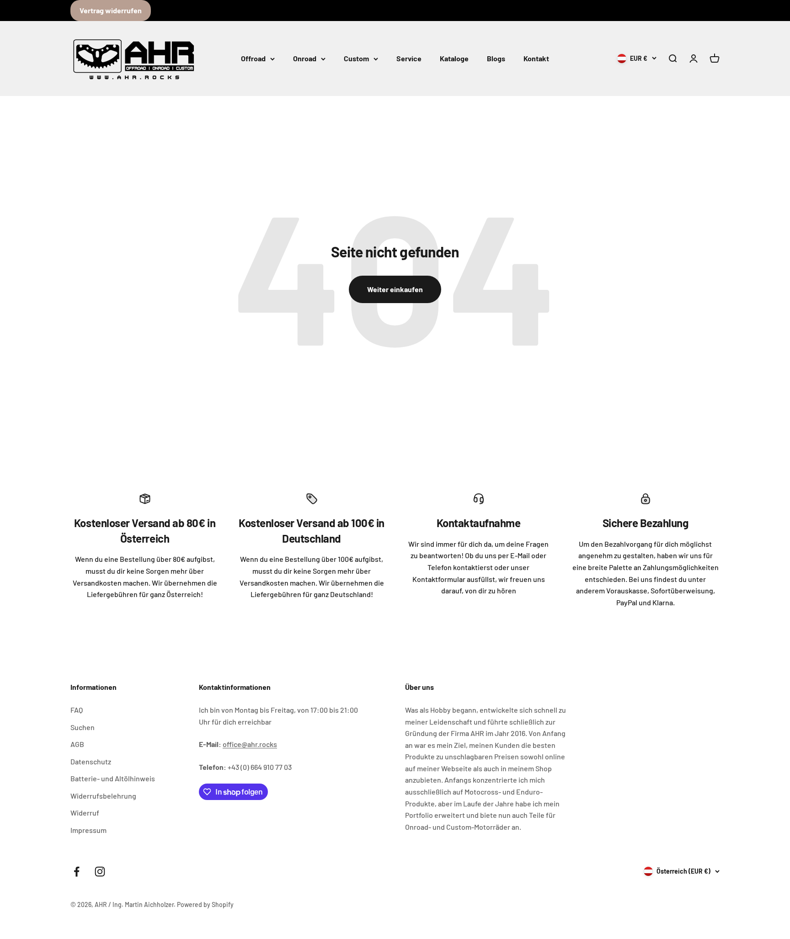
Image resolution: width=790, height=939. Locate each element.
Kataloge (454, 58)
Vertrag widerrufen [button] (111, 10)
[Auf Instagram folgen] (100, 871)
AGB (77, 744)
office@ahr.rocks (250, 744)
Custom (356, 58)
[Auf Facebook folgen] (76, 871)
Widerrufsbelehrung (103, 795)
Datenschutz (90, 761)
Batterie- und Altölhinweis (112, 778)
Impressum (88, 830)
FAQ (76, 709)
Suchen (82, 727)
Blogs (496, 58)
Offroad (253, 58)
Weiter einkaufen (395, 289)
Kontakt (536, 58)
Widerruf (84, 812)
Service (409, 58)
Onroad (304, 58)
